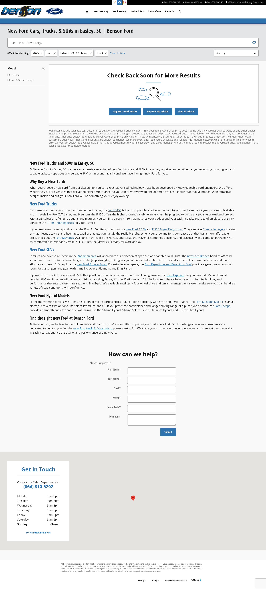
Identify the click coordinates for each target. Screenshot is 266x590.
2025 (36, 53)
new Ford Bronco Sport (92, 264)
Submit (168, 432)
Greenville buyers (214, 229)
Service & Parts (137, 11)
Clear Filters (117, 53)
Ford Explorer (175, 275)
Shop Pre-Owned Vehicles (125, 111)
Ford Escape (222, 306)
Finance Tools (154, 11)
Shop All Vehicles (186, 111)
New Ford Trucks (43, 204)
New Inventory (101, 11)
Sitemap (141, 580)
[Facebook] (119, 2)
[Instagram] (125, 2)
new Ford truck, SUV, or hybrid (92, 328)
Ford (49, 53)
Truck (100, 53)
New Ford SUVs (42, 250)
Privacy (154, 580)
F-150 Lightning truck (60, 223)
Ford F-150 (114, 210)
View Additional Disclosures (175, 580)
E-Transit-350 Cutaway (74, 53)
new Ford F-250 (136, 229)
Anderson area (86, 256)
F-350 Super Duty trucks (167, 229)
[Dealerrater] (114, 2)
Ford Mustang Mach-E (209, 302)
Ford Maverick (65, 237)
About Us (169, 11)
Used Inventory (119, 11)
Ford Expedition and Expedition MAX (168, 264)
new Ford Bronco (198, 256)
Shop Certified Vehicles (158, 111)
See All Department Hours (38, 532)
